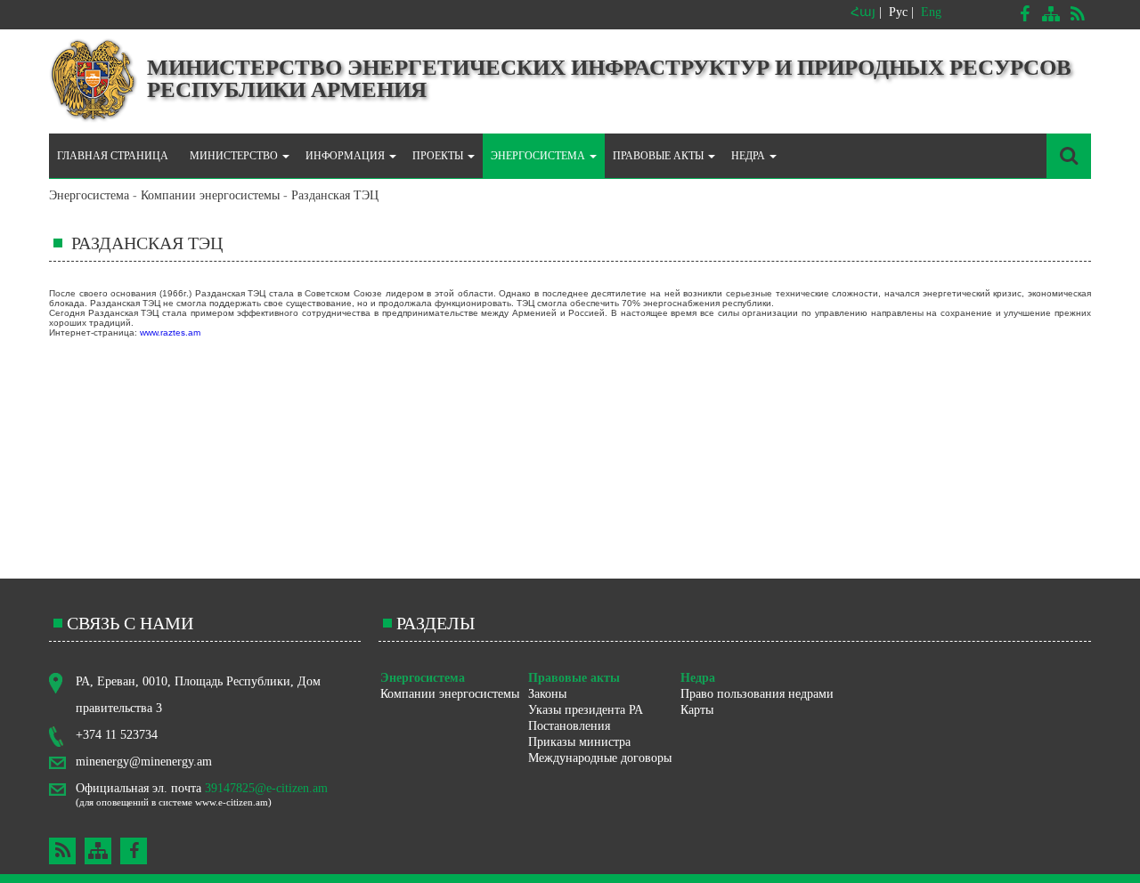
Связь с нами (130, 623)
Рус (898, 12)
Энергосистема (89, 195)
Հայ (863, 12)
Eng (931, 12)
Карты (696, 710)
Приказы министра (579, 742)
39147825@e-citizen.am (266, 788)
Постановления (569, 726)
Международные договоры (600, 758)
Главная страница (112, 156)
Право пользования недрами (757, 694)
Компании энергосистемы (210, 195)
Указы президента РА (585, 710)
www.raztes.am (170, 332)
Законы (547, 694)
